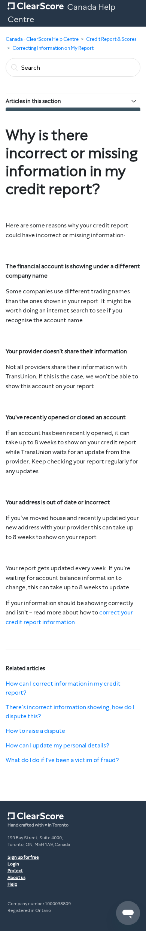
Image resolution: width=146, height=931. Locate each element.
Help (12, 884)
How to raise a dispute (35, 730)
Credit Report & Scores (111, 39)
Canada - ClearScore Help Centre (42, 39)
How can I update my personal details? (57, 745)
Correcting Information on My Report (53, 48)
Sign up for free (23, 857)
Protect (15, 870)
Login (13, 864)
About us (16, 877)
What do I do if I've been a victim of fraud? (62, 760)
